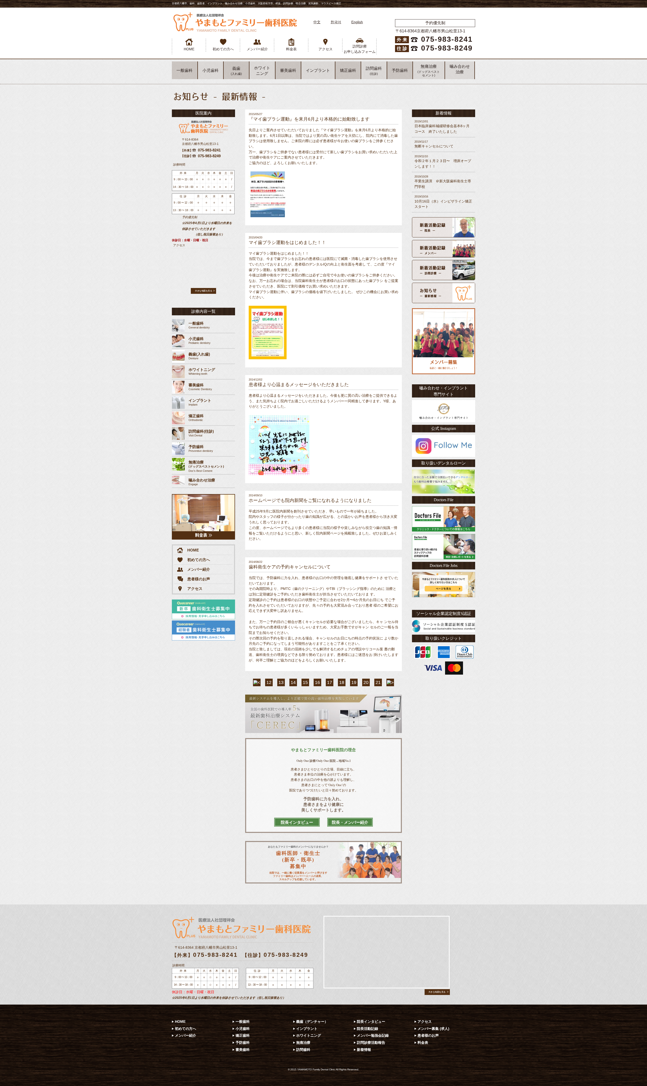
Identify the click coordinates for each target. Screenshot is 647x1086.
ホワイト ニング (262, 71)
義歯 (236, 71)
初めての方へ (223, 49)
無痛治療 (429, 70)
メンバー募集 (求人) (433, 1029)
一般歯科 (184, 70)
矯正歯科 (348, 70)
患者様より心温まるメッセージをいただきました (299, 384)
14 (293, 682)
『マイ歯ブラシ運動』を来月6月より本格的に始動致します (309, 119)
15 (305, 682)
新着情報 (364, 1050)
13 (281, 682)
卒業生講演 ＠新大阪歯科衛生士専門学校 (442, 182)
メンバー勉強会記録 (373, 1035)
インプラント (318, 70)
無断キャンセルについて (433, 144)
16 (317, 682)
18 (341, 682)
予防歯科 (400, 70)
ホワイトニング (308, 1035)
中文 (316, 22)
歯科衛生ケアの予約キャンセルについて (290, 566)
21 (378, 682)
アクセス (325, 49)
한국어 (336, 22)
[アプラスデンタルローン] (443, 482)
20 (365, 682)
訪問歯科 (374, 71)
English (357, 22)
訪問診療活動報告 (371, 1042)
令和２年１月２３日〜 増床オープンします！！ (442, 161)
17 (329, 682)
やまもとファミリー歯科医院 (235, 22)
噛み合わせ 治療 (460, 69)
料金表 (291, 49)
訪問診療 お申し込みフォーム (360, 49)
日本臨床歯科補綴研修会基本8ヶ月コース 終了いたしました (442, 127)
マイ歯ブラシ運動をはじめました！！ (287, 242)
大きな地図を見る (203, 291)
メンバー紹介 (257, 49)
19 (353, 682)
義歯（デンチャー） (312, 1021)
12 (268, 682)
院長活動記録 (367, 1029)
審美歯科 (288, 70)
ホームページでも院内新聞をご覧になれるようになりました (310, 500)
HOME (189, 49)
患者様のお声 (198, 579)
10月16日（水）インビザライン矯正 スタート (443, 202)
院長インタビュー (371, 1021)
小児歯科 (210, 70)
